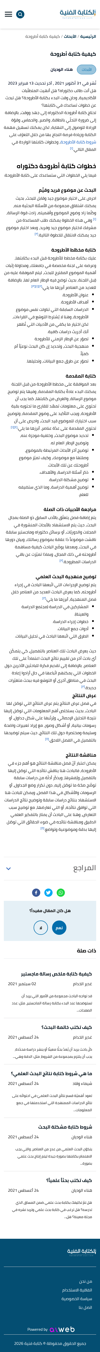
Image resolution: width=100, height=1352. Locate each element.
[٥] (47, 739)
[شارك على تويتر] (48, 893)
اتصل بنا (85, 1307)
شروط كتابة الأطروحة (78, 142)
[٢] (36, 234)
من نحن (85, 1281)
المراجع (84, 867)
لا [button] (40, 927)
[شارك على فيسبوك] (36, 893)
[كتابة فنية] (78, 14)
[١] (71, 148)
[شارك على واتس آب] (61, 893)
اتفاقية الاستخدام (77, 1290)
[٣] (33, 286)
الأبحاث (87, 69)
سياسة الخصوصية (77, 1299)
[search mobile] (20, 14)
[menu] (8, 14)
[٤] (15, 427)
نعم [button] (59, 927)
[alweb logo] (62, 1329)
